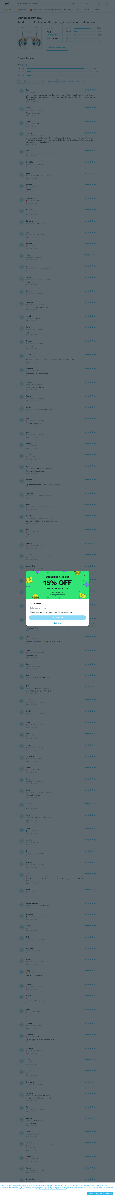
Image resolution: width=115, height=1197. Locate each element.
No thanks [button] (57, 623)
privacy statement (90, 1185)
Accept (91, 1194)
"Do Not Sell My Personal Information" (52, 1189)
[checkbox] (30, 612)
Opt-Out (99, 1194)
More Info (108, 1194)
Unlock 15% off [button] (57, 618)
